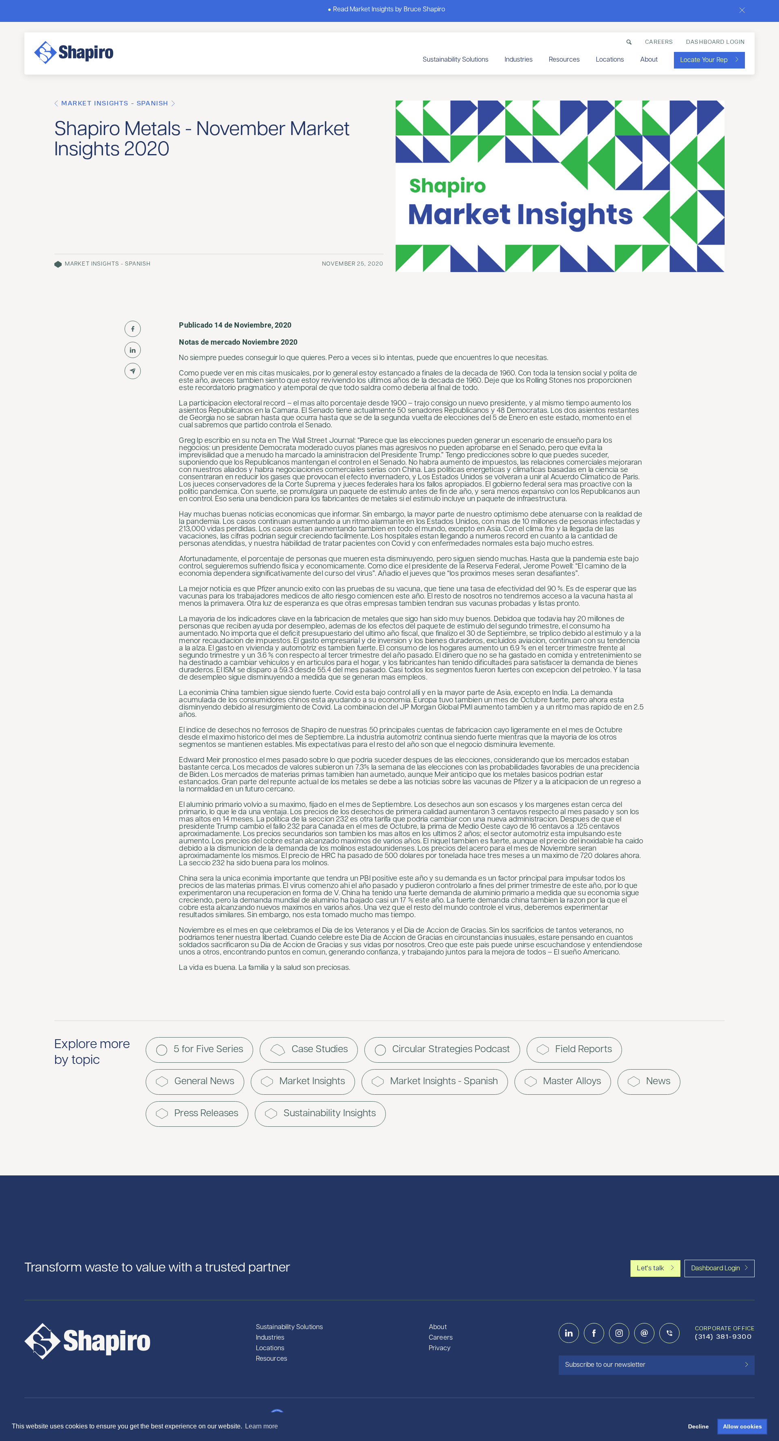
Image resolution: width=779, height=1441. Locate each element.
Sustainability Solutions (455, 60)
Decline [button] (698, 1426)
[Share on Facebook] (133, 329)
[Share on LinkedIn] (133, 350)
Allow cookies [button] (742, 1426)
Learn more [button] (261, 1426)
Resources (564, 60)
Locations (610, 60)
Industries (519, 60)
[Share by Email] (133, 371)
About (649, 60)
